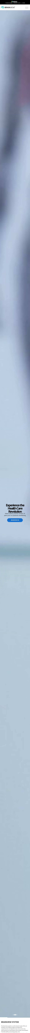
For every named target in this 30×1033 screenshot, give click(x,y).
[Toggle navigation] (27, 8)
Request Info (17, 3)
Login (23, 3)
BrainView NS (15, 520)
